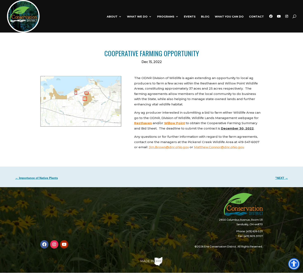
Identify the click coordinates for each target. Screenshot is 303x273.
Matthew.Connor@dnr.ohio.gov (219, 147)
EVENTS (190, 16)
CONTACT (256, 16)
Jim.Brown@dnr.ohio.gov (169, 147)
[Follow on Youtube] (64, 244)
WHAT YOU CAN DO (229, 16)
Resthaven (143, 123)
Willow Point (174, 123)
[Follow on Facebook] (44, 244)
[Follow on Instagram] (54, 244)
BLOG (205, 16)
